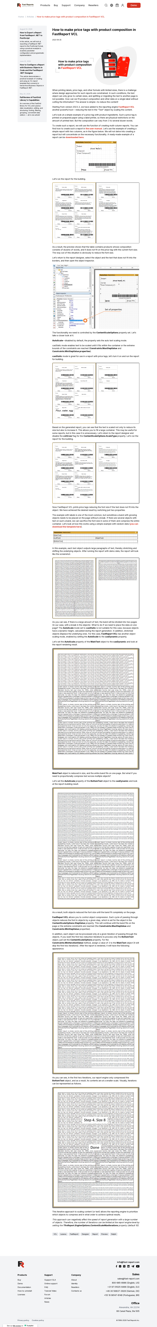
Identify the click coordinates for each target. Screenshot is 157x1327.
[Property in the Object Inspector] (95, 296)
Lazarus (63, 1234)
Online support (50, 1283)
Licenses (21, 1294)
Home (21, 16)
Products (45, 5)
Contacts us (76, 1291)
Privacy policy (23, 1320)
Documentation (24, 1287)
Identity (74, 1283)
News (46, 1302)
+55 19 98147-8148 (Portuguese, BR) (121, 1295)
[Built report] (95, 212)
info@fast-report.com (128, 1262)
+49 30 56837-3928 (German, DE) (122, 1291)
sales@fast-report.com (128, 1278)
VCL (55, 1234)
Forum (47, 1294)
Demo (134, 5)
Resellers (93, 5)
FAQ (46, 1287)
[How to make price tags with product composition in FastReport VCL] (95, 65)
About (74, 1280)
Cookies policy (38, 1320)
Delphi (113, 1234)
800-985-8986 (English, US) (125, 1283)
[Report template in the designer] (95, 156)
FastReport (74, 1234)
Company (79, 5)
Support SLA (50, 1280)
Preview (104, 1234)
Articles (30, 16)
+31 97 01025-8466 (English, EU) (123, 1287)
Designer (85, 1234)
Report (95, 1234)
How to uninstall (25, 1291)
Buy (56, 5)
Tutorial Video (50, 1291)
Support (66, 5)
